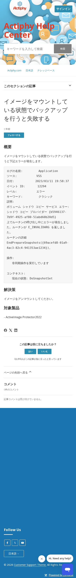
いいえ (44, 351)
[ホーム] (20, 23)
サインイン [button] (63, 9)
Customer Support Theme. (30, 564)
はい (30, 351)
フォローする (14, 135)
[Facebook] (5, 330)
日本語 (29, 70)
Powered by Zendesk (61, 575)
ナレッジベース (46, 70)
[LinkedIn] (15, 330)
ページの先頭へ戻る (16, 372)
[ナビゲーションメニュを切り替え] (52, 8)
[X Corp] (10, 330)
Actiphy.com (14, 70)
